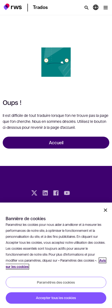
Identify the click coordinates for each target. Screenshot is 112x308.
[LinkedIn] (45, 193)
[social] (78, 193)
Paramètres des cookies (56, 282)
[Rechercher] (86, 7)
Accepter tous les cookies (56, 297)
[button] (12, 7)
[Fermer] (105, 210)
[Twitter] (34, 193)
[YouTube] (67, 193)
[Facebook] (56, 193)
